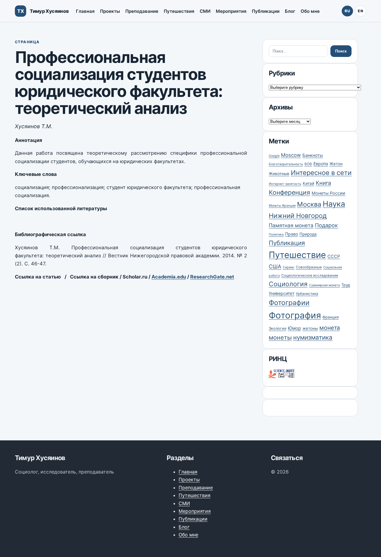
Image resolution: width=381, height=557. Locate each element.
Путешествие (297, 255)
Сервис (288, 267)
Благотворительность (286, 164)
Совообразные (309, 267)
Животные (279, 173)
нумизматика (312, 337)
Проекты (110, 11)
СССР (333, 256)
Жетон (336, 163)
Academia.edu (169, 277)
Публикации (265, 11)
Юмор (294, 328)
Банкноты (312, 155)
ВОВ (308, 164)
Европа (320, 163)
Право (291, 233)
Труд (345, 285)
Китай (308, 183)
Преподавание (141, 11)
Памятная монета (291, 225)
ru (347, 11)
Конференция (289, 192)
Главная (85, 11)
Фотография (295, 315)
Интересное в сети (321, 173)
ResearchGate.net (212, 277)
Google (274, 156)
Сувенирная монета (324, 285)
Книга (323, 183)
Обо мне (310, 11)
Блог (290, 11)
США (275, 266)
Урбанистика (307, 294)
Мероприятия (231, 11)
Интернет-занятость (285, 184)
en (360, 11)
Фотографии (289, 302)
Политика (276, 234)
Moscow (291, 155)
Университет (281, 293)
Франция (330, 317)
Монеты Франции (282, 206)
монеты (280, 337)
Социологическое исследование (309, 275)
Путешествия (179, 11)
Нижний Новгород (298, 215)
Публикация (287, 243)
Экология (277, 328)
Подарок (326, 225)
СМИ (205, 11)
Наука (334, 203)
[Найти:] (298, 51)
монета (329, 327)
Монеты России (328, 193)
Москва (309, 204)
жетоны (310, 328)
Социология (288, 284)
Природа (308, 234)
